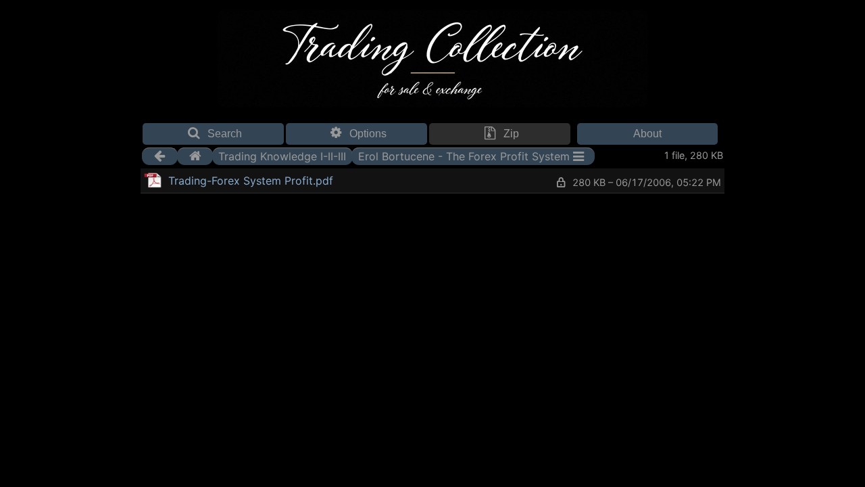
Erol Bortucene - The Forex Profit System (464, 156)
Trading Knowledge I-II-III (282, 156)
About (647, 133)
